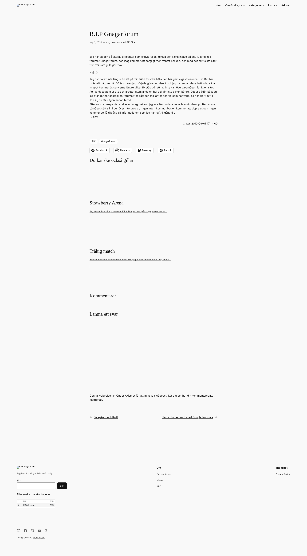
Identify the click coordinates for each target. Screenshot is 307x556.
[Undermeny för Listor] (276, 5)
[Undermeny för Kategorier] (263, 5)
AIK (93, 141)
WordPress (39, 537)
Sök (19, 480)
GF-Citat (131, 42)
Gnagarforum (108, 141)
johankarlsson (117, 42)
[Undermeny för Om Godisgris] (244, 5)
